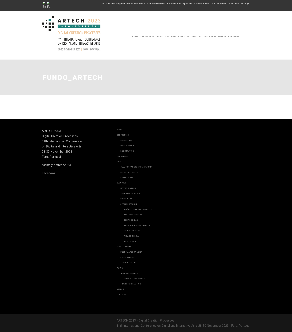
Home (135, 37)
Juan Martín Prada (130, 194)
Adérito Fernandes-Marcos (138, 209)
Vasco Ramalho (128, 263)
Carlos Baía (130, 241)
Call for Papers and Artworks (136, 167)
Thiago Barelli (131, 236)
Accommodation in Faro (132, 279)
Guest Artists (199, 37)
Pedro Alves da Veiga (131, 252)
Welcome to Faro (129, 273)
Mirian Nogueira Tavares (137, 225)
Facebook (49, 173)
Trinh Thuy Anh (132, 231)
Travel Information (130, 284)
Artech (222, 37)
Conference (147, 37)
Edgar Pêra (126, 199)
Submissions (127, 178)
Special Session (128, 204)
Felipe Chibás (131, 220)
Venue (212, 37)
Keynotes (183, 37)
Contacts (234, 37)
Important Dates (129, 172)
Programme (163, 37)
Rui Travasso (127, 257)
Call (174, 37)
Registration (127, 151)
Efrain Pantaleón (133, 215)
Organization (127, 146)
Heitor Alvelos (128, 188)
